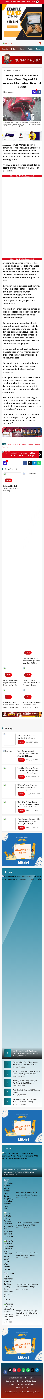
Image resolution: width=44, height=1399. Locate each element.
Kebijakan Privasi (15, 1378)
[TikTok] (32, 1370)
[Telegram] (34, 463)
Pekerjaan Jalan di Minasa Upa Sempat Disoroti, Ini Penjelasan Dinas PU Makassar (27, 1312)
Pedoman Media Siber (26, 1381)
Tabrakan (5, 447)
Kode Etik (29, 1378)
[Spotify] (23, 1370)
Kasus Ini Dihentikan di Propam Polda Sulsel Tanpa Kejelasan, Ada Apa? (26, 1073)
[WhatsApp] (39, 463)
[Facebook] (25, 463)
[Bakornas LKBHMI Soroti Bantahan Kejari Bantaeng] (12, 478)
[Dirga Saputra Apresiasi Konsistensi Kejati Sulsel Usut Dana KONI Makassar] (32, 564)
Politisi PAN (10, 444)
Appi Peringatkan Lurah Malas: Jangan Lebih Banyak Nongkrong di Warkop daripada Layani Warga (27, 1194)
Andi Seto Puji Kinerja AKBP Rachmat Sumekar (26, 1091)
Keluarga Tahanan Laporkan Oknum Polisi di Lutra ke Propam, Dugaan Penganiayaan (31, 682)
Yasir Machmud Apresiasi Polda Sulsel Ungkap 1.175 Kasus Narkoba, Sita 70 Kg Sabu (32, 705)
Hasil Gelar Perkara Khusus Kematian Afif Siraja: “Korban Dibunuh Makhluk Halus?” (12, 705)
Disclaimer (10, 1381)
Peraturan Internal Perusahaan (21, 1384)
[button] (39, 43)
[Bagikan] (39, 92)
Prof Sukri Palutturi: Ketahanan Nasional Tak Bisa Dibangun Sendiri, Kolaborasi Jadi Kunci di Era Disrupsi (27, 1285)
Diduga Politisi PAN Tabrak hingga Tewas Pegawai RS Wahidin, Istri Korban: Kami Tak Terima (25, 1063)
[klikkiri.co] (7, 43)
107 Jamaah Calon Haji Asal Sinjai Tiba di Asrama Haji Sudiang (25, 1100)
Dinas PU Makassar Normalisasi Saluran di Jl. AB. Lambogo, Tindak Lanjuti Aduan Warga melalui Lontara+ (27, 1254)
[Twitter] (30, 463)
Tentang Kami (22, 1387)
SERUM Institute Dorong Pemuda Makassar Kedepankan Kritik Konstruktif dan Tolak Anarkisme (27, 1224)
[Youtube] (19, 1370)
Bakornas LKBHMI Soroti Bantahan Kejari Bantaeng (11, 488)
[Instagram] (14, 1370)
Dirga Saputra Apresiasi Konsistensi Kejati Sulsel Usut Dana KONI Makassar (31, 660)
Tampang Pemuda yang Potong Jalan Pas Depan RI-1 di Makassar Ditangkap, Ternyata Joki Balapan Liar (26, 1082)
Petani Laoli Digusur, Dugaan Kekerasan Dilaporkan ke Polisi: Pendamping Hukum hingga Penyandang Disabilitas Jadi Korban (11, 682)
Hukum (8, 480)
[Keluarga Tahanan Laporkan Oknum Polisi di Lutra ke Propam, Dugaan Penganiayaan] (32, 672)
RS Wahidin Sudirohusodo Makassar (27, 444)
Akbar (5, 91)
